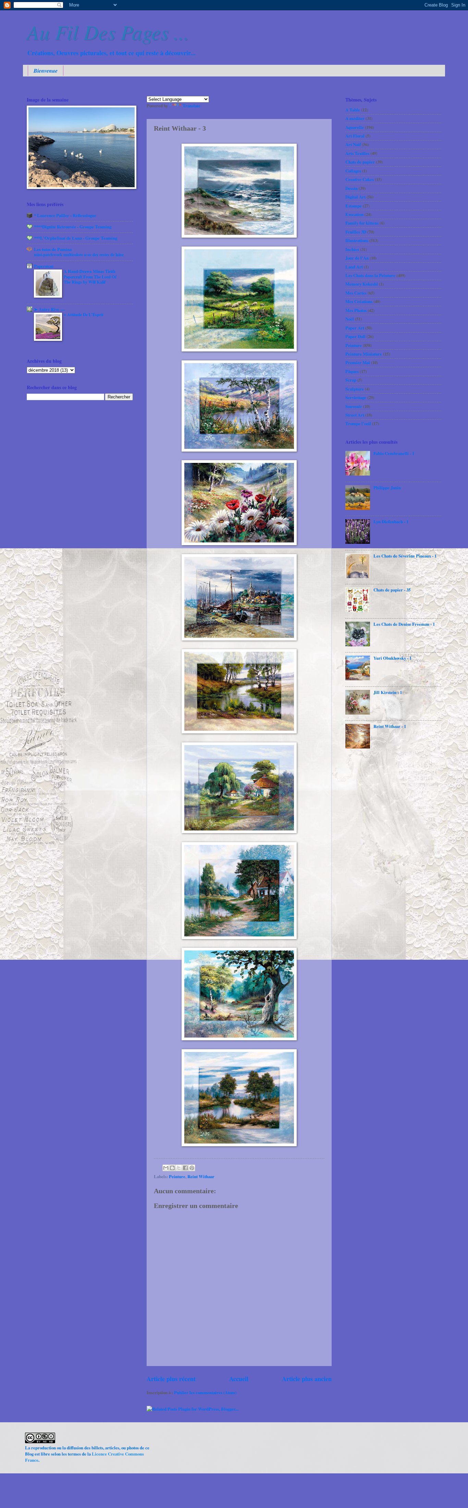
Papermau (43, 266)
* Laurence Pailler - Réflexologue (65, 215)
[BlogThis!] (172, 1167)
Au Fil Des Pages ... (108, 31)
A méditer (355, 118)
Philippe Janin (387, 487)
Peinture (177, 1176)
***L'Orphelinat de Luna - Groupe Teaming (75, 238)
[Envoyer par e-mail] (165, 1167)
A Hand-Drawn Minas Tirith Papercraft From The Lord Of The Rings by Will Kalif (90, 276)
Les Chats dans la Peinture (370, 275)
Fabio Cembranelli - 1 (393, 453)
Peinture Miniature (363, 354)
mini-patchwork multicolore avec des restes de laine (79, 254)
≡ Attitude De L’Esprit (83, 314)
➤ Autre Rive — (49, 309)
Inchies (352, 249)
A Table (352, 110)
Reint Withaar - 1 (389, 726)
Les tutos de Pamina (53, 249)
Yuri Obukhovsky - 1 (392, 658)
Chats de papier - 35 (391, 590)
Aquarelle (354, 127)
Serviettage (355, 397)
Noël (349, 319)
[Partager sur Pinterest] (191, 1167)
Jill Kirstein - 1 (387, 692)
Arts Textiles (357, 153)
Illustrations (356, 240)
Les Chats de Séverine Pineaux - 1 (404, 556)
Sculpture (354, 389)
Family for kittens (362, 223)
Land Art (354, 267)
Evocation (354, 214)
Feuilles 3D (355, 232)
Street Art (354, 415)
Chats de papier (360, 162)
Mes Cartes (356, 293)
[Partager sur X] (178, 1167)
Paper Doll (355, 336)
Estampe (353, 206)
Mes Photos (356, 310)
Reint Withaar (200, 1176)
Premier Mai (357, 362)
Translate (191, 106)
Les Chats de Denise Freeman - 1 (404, 624)
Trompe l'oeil (358, 423)
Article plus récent (171, 1378)
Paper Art (354, 328)
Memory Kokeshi (361, 284)
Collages (353, 171)
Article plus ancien (307, 1378)
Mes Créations (358, 301)
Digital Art (355, 197)
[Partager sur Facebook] (185, 1167)
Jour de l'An (357, 258)
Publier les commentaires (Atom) (205, 1392)
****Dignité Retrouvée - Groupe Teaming (72, 227)
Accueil (238, 1378)
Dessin (351, 188)
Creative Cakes (359, 179)
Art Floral (355, 136)
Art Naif (353, 144)
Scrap (350, 380)
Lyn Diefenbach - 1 (390, 521)
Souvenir (353, 406)
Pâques (352, 371)
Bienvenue (46, 70)
